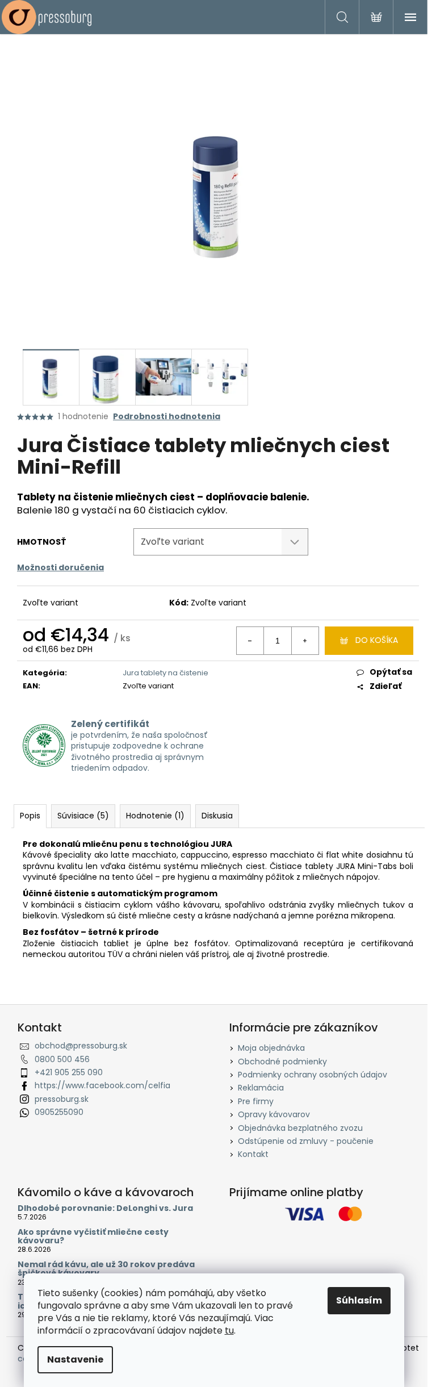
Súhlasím (359, 1300)
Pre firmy (256, 1101)
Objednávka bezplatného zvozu (300, 1128)
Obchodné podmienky (282, 1061)
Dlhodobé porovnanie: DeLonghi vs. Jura (105, 1208)
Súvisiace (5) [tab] (83, 815)
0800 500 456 (62, 1059)
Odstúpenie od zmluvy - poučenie (306, 1141)
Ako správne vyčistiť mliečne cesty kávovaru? (93, 1237)
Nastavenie (75, 1359)
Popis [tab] (30, 815)
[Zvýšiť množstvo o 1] (304, 640)
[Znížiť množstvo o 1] (250, 640)
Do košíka (376, 640)
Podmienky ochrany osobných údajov (312, 1074)
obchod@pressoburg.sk (81, 1045)
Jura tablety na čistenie (165, 672)
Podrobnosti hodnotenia (166, 416)
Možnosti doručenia (60, 567)
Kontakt (253, 1154)
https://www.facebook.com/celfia (102, 1085)
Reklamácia (261, 1087)
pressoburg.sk (62, 1099)
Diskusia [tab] (217, 815)
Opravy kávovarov (274, 1114)
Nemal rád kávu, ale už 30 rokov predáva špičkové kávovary (106, 1269)
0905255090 (59, 1112)
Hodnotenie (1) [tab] (155, 815)
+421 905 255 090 (69, 1072)
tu (229, 1330)
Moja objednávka (271, 1048)
